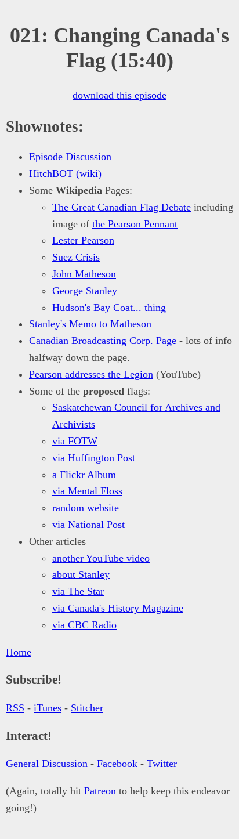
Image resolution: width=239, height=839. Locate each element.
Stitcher (87, 708)
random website (85, 507)
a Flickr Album (84, 474)
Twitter (162, 763)
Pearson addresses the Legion (91, 374)
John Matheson (84, 274)
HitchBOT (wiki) (65, 173)
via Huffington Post (93, 458)
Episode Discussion (70, 156)
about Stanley (81, 574)
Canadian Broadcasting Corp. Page (102, 340)
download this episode (119, 95)
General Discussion (47, 763)
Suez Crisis (76, 257)
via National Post (88, 524)
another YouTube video (101, 558)
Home (18, 652)
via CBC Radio (84, 625)
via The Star (78, 591)
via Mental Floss (87, 491)
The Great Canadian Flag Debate (121, 207)
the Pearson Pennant (135, 224)
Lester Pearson (83, 240)
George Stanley (84, 290)
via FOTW (74, 441)
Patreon (100, 791)
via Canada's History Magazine (117, 608)
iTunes (47, 708)
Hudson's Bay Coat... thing (109, 307)
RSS (15, 708)
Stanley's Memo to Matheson (90, 324)
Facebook (117, 763)
